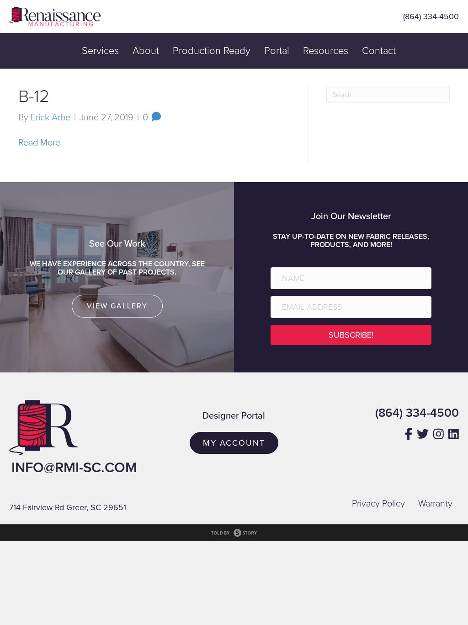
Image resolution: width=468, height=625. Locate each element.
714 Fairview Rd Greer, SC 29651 (67, 507)
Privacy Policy (378, 503)
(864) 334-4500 (431, 16)
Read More (39, 142)
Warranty (435, 503)
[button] (351, 335)
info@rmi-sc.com (74, 467)
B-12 (33, 96)
